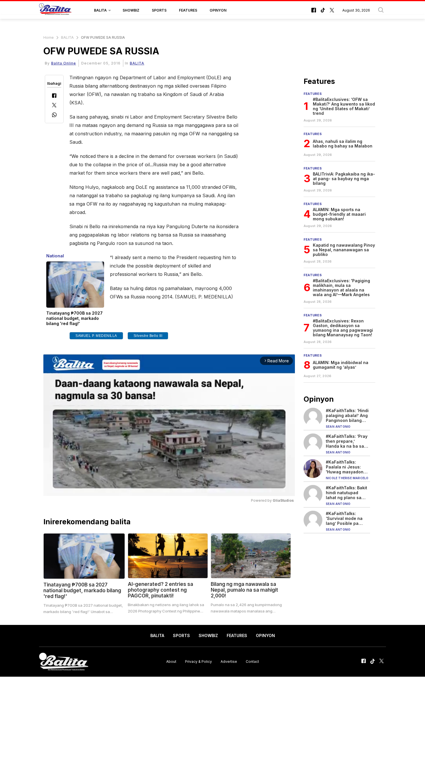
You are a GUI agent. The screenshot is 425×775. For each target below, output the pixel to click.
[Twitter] (54, 105)
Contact (252, 661)
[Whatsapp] (54, 115)
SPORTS (159, 10)
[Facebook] (54, 96)
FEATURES (188, 10)
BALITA (100, 10)
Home (48, 37)
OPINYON (218, 10)
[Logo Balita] (55, 10)
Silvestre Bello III (148, 336)
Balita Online (63, 63)
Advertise (229, 661)
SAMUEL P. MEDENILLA (96, 336)
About (171, 661)
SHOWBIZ (131, 10)
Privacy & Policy (198, 661)
